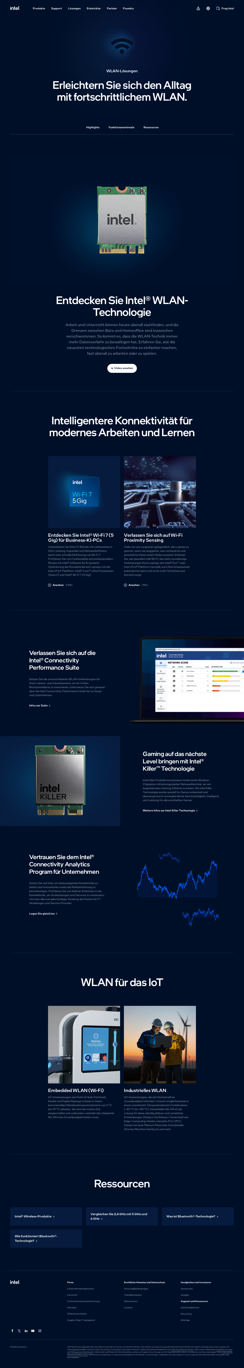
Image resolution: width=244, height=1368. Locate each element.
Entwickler (94, 8)
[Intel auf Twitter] (19, 1331)
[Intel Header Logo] (15, 8)
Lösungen (74, 8)
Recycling (186, 1313)
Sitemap (185, 1320)
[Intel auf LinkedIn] (26, 1331)
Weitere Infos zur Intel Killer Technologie (169, 810)
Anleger (185, 1295)
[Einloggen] (198, 8)
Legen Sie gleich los (42, 913)
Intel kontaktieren (190, 1307)
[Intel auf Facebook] (12, 1331)
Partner (112, 8)
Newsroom (187, 1288)
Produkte (39, 8)
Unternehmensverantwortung (83, 1301)
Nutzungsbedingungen (136, 1288)
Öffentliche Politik (77, 1313)
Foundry (128, 8)
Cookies (128, 1307)
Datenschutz (131, 1301)
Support (56, 8)
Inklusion (71, 1307)
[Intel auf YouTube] (33, 1331)
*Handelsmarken (133, 1295)
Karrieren (72, 1295)
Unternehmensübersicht (80, 1288)
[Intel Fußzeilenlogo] (15, 1282)
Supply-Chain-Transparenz (81, 1320)
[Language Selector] (208, 8)
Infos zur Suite (38, 705)
